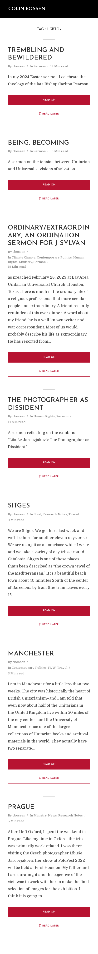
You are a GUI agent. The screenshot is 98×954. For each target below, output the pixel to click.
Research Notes (55, 514)
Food (37, 514)
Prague (21, 807)
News (52, 815)
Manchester (31, 654)
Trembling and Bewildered (36, 54)
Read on (49, 100)
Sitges (19, 506)
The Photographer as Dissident (48, 404)
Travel (74, 514)
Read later (50, 114)
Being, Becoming (38, 143)
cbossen (19, 66)
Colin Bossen (26, 9)
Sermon (40, 66)
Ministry (25, 262)
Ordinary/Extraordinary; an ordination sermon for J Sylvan (49, 236)
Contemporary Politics (54, 257)
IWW (52, 667)
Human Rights (44, 416)
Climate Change (23, 257)
